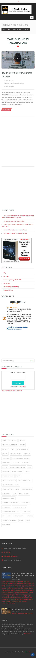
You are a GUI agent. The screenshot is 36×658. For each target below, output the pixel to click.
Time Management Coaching (19, 601)
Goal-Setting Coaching (11, 585)
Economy (27, 453)
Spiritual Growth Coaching (21, 597)
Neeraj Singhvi (24, 493)
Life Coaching (25, 587)
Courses (6, 276)
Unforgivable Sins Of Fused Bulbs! (14, 221)
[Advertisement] (18, 139)
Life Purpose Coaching (17, 588)
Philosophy (6, 507)
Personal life (25, 502)
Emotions (16, 462)
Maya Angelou (27, 489)
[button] (32, 17)
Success (29, 516)
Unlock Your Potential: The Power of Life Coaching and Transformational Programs (18, 217)
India (18, 476)
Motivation (19, 590)
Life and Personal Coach (10, 489)
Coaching (20, 581)
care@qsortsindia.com (11, 556)
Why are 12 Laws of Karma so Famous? (15, 233)
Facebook (25, 462)
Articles (22, 440)
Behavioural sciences (9, 445)
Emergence (6, 462)
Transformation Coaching (17, 83)
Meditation (6, 493)
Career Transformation (8, 581)
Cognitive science (8, 449)
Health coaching (6, 587)
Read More (6, 109)
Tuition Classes (8, 290)
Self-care (9, 596)
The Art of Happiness (9, 520)
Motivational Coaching (28, 590)
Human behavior (8, 476)
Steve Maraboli (19, 516)
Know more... (28, 634)
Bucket (22, 445)
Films (29, 467)
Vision (28, 520)
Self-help (26, 596)
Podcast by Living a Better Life (13, 280)
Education (6, 458)
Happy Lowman (17, 471)
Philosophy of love (19, 507)
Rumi (9, 516)
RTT (3, 516)
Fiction (4, 467)
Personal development (10, 502)
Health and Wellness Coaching (26, 585)
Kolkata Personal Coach (10, 485)
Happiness (5, 471)
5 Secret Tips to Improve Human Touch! (15, 230)
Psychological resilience (18, 594)
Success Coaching (18, 599)
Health (27, 471)
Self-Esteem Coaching (17, 596)
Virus (21, 520)
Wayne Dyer (6, 525)
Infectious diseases (9, 480)
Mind (14, 493)
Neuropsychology (8, 498)
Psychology (26, 511)
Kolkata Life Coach (25, 480)
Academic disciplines (9, 440)
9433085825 (7, 552)
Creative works (16, 453)
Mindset (26, 588)
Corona (5, 453)
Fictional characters (17, 467)
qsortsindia (27, 652)
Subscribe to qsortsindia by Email (12, 390)
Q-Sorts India (22, 386)
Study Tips (7, 283)
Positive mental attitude (10, 511)
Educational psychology (20, 458)
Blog (7, 83)
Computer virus (22, 449)
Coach (16, 581)
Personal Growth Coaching (21, 592)
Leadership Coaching (16, 587)
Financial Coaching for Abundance (22, 583)
